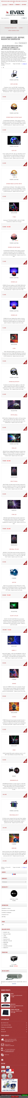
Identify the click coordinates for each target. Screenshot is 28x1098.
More (24, 97)
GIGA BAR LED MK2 (7, 945)
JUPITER (14, 582)
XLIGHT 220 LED (14, 615)
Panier (3, 921)
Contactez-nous (5, 914)
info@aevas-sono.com (9, 1045)
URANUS (14, 683)
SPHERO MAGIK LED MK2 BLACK (14, 117)
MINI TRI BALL (14, 481)
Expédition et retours (6, 908)
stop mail (3, 1029)
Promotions (5, 952)
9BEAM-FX (5, 947)
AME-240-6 (13, 1004)
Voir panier (24, 4)
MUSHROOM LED (14, 780)
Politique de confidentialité (6, 1027)
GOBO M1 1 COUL (14, 899)
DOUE (14, 750)
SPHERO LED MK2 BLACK (14, 247)
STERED (14, 716)
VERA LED (14, 448)
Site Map (4, 916)
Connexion (11, 4)
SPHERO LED (14, 282)
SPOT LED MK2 (14, 84)
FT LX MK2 (14, 964)
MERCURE (14, 848)
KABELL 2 (14, 650)
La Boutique (4, 4)
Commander (17, 4)
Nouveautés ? (5, 887)
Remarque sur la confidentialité (8, 910)
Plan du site (3, 1031)
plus (13, 996)
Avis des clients (5, 971)
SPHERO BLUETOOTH (14, 381)
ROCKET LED (6, 932)
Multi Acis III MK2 (7, 934)
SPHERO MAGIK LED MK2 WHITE (14, 183)
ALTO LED (14, 150)
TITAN (14, 217)
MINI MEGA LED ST (14, 815)
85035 (12, 993)
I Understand (24, 1095)
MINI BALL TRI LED (14, 549)
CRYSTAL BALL (14, 415)
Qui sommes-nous (4, 1022)
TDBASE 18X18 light (15, 1009)
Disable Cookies (15, 1096)
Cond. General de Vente (6, 1025)
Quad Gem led (6, 939)
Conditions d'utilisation (6, 912)
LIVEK (14, 348)
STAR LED (14, 514)
